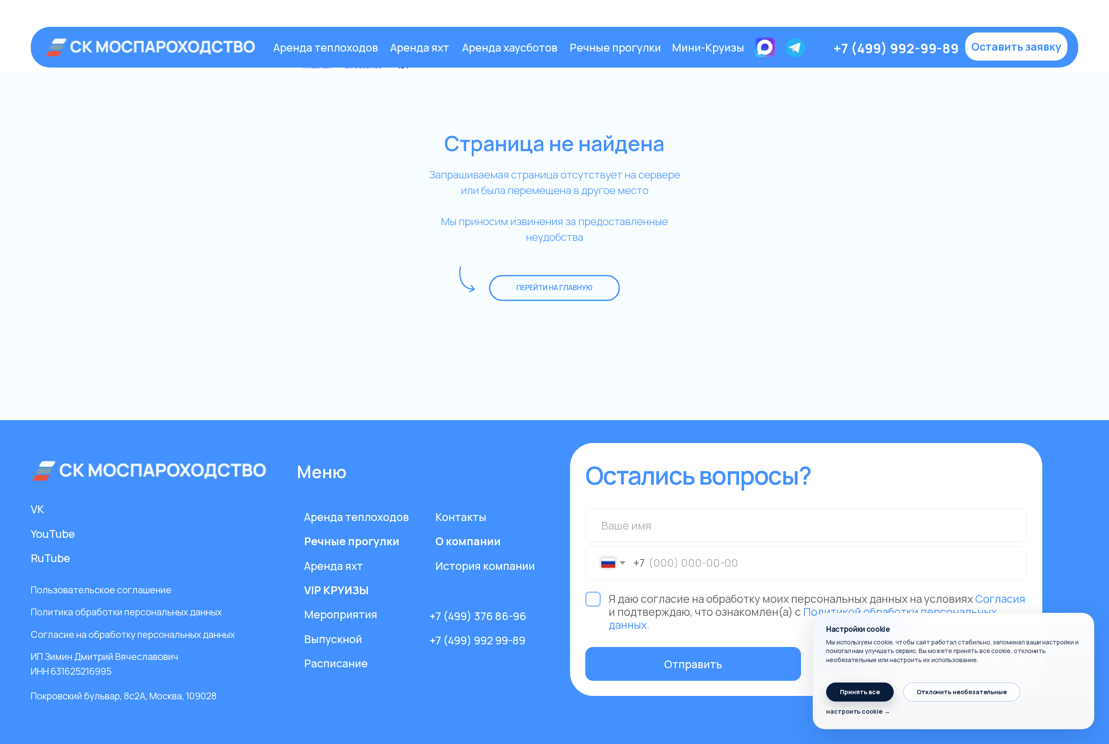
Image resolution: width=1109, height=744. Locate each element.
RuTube (50, 557)
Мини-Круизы (708, 47)
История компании (485, 565)
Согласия (1000, 598)
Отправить (693, 664)
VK (37, 508)
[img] (152, 47)
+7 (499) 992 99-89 (477, 640)
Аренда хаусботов (510, 47)
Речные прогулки (615, 47)
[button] (1016, 46)
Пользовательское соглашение (101, 589)
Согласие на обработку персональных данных (133, 634)
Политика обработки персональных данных (126, 611)
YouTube (53, 533)
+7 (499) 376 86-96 (478, 615)
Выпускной (333, 638)
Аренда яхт (419, 47)
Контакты (460, 516)
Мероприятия (340, 614)
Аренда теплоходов (325, 47)
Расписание (336, 663)
